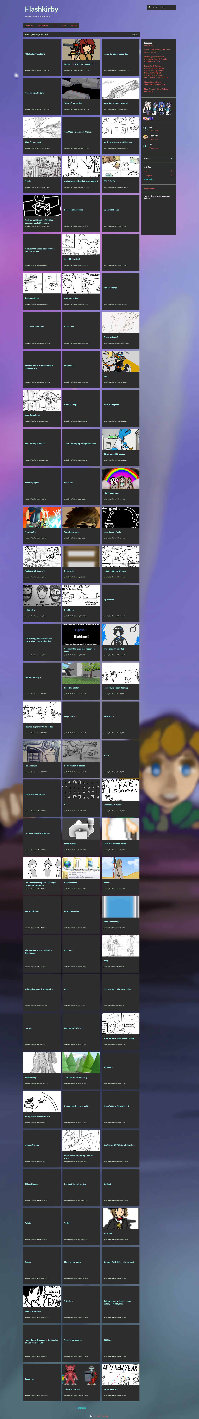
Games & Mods (43, 26)
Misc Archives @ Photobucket (156, 77)
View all (135, 35)
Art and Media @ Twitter (154, 71)
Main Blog (29, 26)
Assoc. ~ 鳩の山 (150, 52)
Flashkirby (41, 9)
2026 (146, 171)
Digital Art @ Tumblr (152, 66)
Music (64, 26)
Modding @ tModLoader (154, 57)
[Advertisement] (171, 215)
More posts (81, 1408)
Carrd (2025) (149, 45)
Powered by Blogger (101, 1416)
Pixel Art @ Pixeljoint (152, 73)
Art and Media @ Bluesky (154, 68)
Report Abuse (149, 189)
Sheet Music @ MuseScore (154, 84)
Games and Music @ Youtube (155, 59)
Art (55, 26)
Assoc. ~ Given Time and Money (157, 50)
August (149, 176)
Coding (74, 26)
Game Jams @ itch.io (152, 61)
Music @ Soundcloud (152, 82)
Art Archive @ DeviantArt (154, 75)
